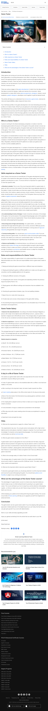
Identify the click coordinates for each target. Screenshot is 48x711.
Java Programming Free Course (7, 631)
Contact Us (23, 697)
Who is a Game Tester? (11, 54)
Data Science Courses (5, 647)
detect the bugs (14, 245)
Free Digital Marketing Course (7, 629)
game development (23, 89)
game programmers (26, 93)
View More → (4, 633)
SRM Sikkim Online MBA (6, 671)
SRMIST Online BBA (5, 684)
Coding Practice (5, 7)
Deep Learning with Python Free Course (9, 624)
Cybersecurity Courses (6, 653)
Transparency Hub (15, 697)
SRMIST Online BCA (5, 686)
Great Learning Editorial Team (8, 17)
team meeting (7, 392)
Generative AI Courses (5, 645)
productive (17, 249)
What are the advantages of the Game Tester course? (19, 67)
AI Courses (3, 640)
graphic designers (12, 95)
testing (3, 169)
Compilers (15, 7)
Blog (12, 2)
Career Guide (24, 7)
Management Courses (5, 655)
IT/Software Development (17, 11)
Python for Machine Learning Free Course (9, 620)
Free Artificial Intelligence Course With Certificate (11, 616)
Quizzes (33, 7)
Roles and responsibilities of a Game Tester (16, 59)
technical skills (19, 434)
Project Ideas (42, 7)
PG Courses (3, 662)
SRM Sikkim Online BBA (6, 676)
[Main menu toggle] (45, 2)
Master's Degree (4, 651)
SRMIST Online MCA (5, 682)
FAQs (6, 65)
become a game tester (32, 99)
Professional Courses (5, 664)
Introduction (8, 51)
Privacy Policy (30, 697)
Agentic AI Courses (5, 642)
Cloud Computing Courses (6, 660)
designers (34, 93)
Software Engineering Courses (7, 658)
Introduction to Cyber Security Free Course (10, 627)
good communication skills (32, 233)
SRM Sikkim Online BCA (6, 678)
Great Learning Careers (24, 700)
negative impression (11, 196)
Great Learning (4, 11)
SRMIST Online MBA (5, 680)
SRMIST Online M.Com (5, 689)
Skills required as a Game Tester (13, 57)
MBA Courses (4, 649)
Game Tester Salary (10, 62)
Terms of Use (37, 697)
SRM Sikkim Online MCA (6, 673)
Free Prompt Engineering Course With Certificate (11, 618)
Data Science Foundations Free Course (9, 622)
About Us (8, 697)
